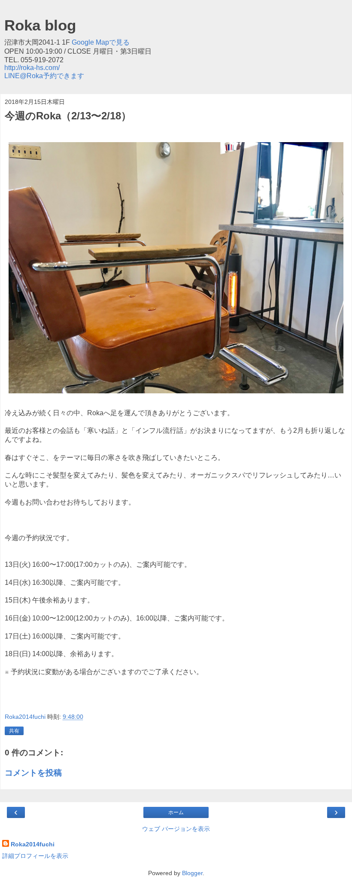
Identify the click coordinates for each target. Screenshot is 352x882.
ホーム (176, 812)
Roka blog (40, 25)
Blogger (192, 873)
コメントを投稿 (33, 772)
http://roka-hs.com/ (32, 67)
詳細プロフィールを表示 (35, 855)
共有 (14, 731)
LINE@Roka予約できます (44, 75)
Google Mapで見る (101, 42)
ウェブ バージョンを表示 (176, 828)
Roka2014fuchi (33, 844)
